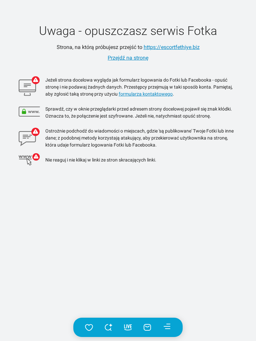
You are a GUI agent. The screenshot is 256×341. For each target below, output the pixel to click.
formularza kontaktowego (146, 94)
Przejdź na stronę (128, 58)
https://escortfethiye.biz (172, 47)
